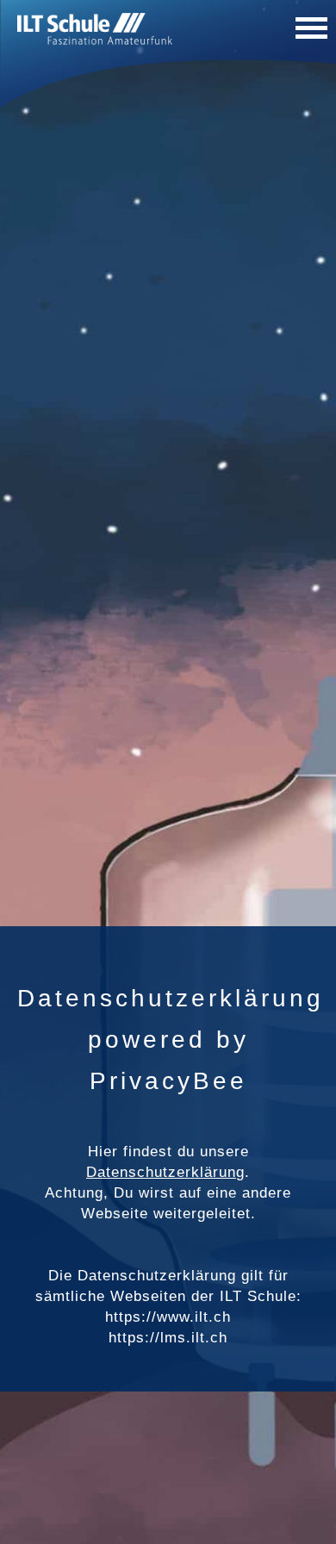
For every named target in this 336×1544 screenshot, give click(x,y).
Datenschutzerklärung (165, 1172)
